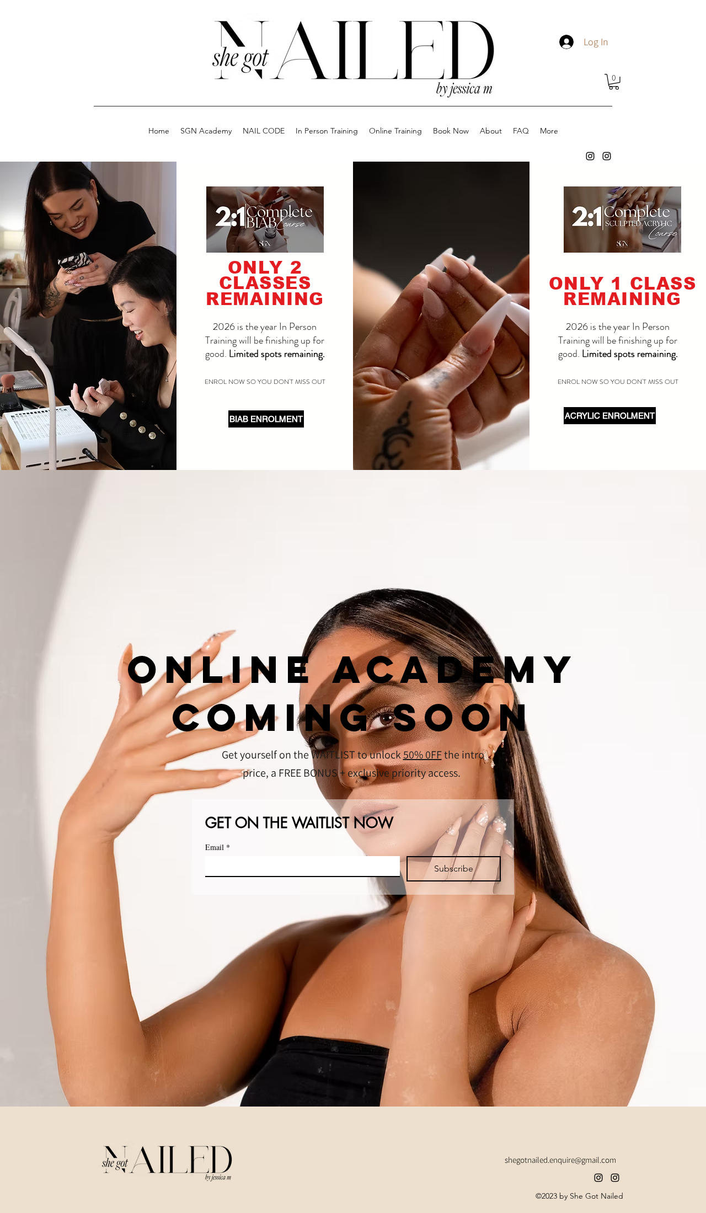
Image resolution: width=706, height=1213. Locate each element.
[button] (614, 82)
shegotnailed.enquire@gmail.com (560, 1160)
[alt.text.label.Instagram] (590, 156)
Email (217, 847)
